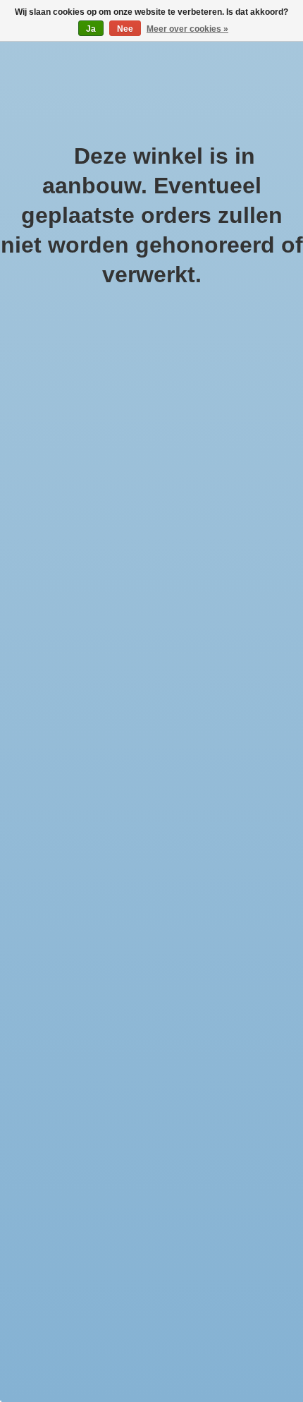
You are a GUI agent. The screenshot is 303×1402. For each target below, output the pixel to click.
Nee (125, 29)
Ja (91, 29)
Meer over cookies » (187, 29)
